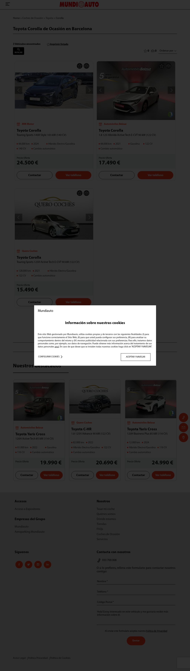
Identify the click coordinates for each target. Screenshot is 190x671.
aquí (57, 347)
